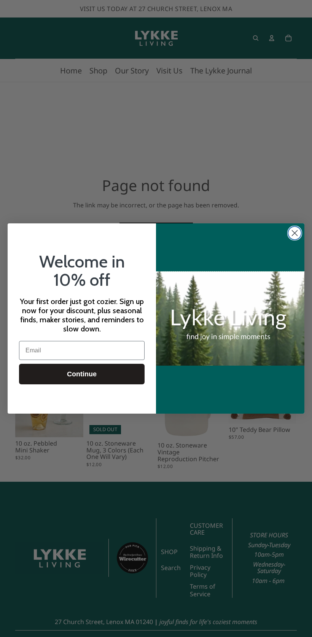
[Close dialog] (294, 233)
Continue (82, 374)
